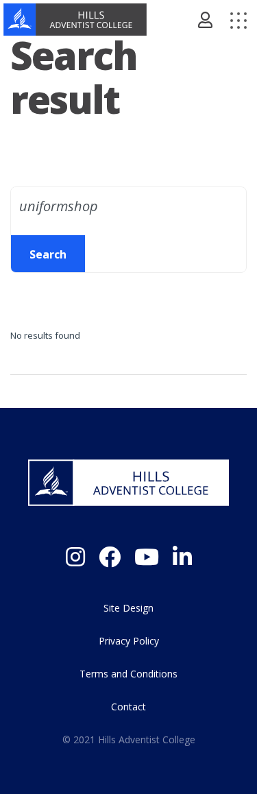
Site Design (128, 607)
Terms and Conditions (128, 673)
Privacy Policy (129, 640)
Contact (128, 706)
